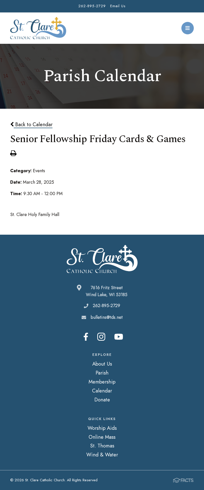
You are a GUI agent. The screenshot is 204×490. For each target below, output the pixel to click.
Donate (102, 399)
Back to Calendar (33, 124)
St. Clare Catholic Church (38, 28)
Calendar (102, 390)
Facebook (86, 337)
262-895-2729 (92, 6)
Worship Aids (102, 428)
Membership (102, 381)
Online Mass (102, 437)
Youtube (118, 337)
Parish (102, 373)
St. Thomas (102, 445)
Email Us (118, 6)
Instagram (101, 337)
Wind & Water (102, 454)
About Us (102, 364)
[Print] (13, 154)
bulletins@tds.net (107, 317)
